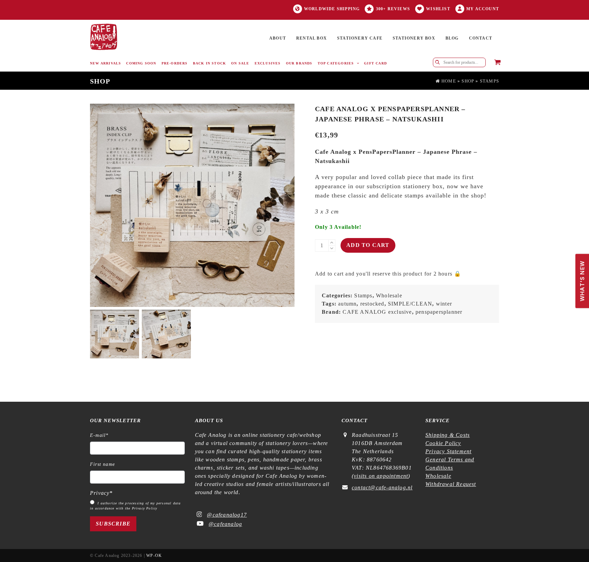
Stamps (489, 81)
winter (444, 304)
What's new (582, 281)
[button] (497, 62)
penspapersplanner (439, 312)
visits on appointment (381, 476)
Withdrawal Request (450, 484)
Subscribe (113, 524)
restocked (372, 304)
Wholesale (389, 295)
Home (448, 81)
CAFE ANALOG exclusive (377, 312)
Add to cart (367, 245)
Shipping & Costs (447, 435)
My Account (482, 8)
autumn (347, 304)
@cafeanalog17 (227, 515)
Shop (468, 81)
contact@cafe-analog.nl (382, 487)
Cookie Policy (443, 443)
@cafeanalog (225, 524)
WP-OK (154, 555)
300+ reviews (393, 8)
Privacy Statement (448, 451)
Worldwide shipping (332, 8)
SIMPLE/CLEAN (410, 304)
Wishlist (438, 8)
